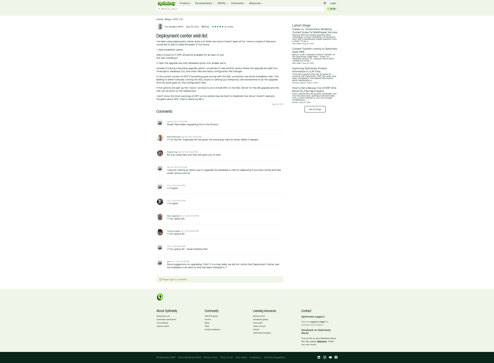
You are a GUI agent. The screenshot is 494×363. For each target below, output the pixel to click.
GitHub (256, 329)
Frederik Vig (172, 152)
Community (238, 3)
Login (333, 3)
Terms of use (226, 357)
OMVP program (211, 316)
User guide (257, 323)
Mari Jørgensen (173, 216)
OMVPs (223, 3)
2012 (175, 19)
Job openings (162, 323)
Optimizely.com (163, 316)
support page (317, 321)
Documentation (204, 3)
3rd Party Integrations (274, 357)
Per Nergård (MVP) (174, 26)
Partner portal (259, 316)
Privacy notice (211, 357)
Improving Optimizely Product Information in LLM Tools (309, 70)
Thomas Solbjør (173, 231)
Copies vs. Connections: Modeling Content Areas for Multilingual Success (314, 31)
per (168, 261)
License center (162, 326)
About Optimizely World (189, 357)
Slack (207, 326)
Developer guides (260, 319)
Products (186, 3)
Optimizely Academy (262, 333)
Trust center (241, 357)
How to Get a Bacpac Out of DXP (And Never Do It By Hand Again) (314, 89)
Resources (256, 3)
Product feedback (212, 329)
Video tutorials (259, 326)
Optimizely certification (166, 319)
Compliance (255, 357)
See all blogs (315, 109)
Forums (208, 319)
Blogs (168, 19)
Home (159, 19)
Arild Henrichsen (174, 137)
